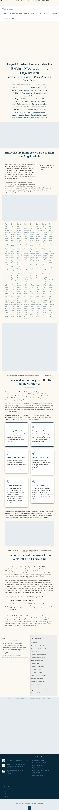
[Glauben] (32, 235)
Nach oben (29, 808)
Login (39, 702)
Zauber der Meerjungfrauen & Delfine (41, 687)
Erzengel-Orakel (35, 663)
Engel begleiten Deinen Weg (38, 654)
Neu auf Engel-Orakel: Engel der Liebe (12, 643)
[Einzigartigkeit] (7, 234)
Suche (56, 8)
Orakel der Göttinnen (36, 684)
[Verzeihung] (51, 284)
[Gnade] (20, 284)
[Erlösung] (14, 284)
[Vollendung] (51, 307)
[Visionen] (26, 259)
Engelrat (31, 702)
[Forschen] (26, 307)
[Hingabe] (39, 284)
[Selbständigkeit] (26, 284)
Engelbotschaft (35, 699)
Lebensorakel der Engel (37, 678)
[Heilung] (7, 259)
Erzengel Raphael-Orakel (37, 666)
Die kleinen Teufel (35, 693)
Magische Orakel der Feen (38, 681)
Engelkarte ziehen (20, 699)
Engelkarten (34, 642)
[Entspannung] (7, 307)
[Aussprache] (32, 284)
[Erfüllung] (20, 234)
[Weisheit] (14, 307)
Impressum (19, 803)
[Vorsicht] (32, 259)
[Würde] (39, 307)
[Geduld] (20, 307)
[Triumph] (45, 235)
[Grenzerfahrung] (45, 259)
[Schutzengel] (51, 258)
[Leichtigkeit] (32, 307)
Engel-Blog (21, 702)
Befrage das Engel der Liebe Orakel (11, 655)
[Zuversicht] (7, 284)
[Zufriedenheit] (26, 234)
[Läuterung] (39, 259)
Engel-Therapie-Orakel (37, 660)
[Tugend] (20, 259)
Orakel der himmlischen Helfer (39, 675)
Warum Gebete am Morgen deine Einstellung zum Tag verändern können (16, 766)
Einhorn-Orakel (35, 651)
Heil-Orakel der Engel (36, 669)
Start (9, 699)
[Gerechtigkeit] (51, 234)
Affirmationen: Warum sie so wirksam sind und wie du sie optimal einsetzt (17, 772)
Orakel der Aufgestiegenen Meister (40, 649)
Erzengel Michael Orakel (37, 646)
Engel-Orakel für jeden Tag (38, 657)
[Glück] (14, 260)
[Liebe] (39, 234)
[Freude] (45, 307)
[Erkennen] (14, 235)
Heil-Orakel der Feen (36, 672)
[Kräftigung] (45, 284)
